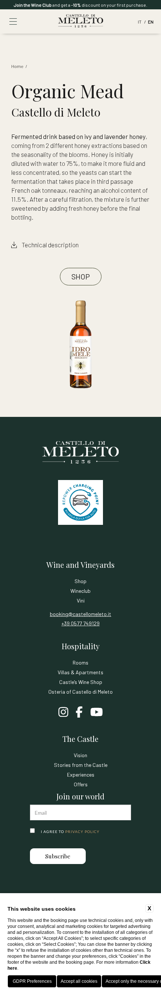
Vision (80, 755)
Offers (81, 784)
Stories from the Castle (80, 765)
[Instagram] (63, 712)
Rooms (80, 662)
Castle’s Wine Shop (80, 682)
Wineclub (80, 591)
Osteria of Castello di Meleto (80, 691)
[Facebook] (79, 712)
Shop (81, 276)
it (140, 21)
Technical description (50, 244)
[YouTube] (96, 712)
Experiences (80, 774)
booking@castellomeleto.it (80, 614)
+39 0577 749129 (80, 623)
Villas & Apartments (80, 672)
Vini (81, 600)
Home (17, 66)
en (151, 21)
